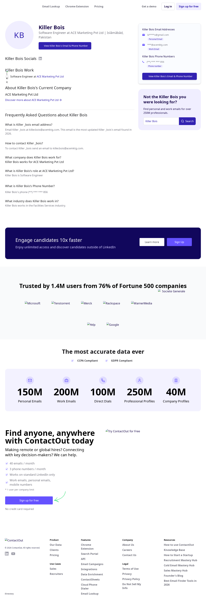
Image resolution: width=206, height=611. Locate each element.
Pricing (98, 6)
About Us (128, 545)
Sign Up (179, 242)
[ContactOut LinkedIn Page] (7, 571)
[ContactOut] (20, 6)
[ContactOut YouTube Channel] (13, 571)
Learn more (152, 242)
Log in (168, 6)
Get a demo (149, 6)
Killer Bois (52, 27)
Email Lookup (51, 6)
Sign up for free (188, 6)
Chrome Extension (77, 6)
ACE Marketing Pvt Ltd (50, 76)
